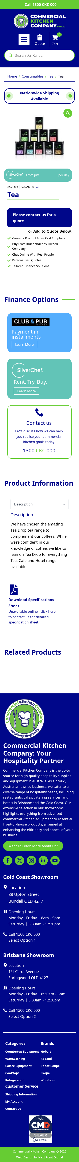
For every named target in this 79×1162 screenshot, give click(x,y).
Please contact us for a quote (34, 217)
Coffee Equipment (18, 1066)
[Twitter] (19, 860)
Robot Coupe (50, 1066)
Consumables (32, 76)
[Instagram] (31, 860)
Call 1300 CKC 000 (40, 4)
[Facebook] (7, 860)
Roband (46, 1059)
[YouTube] (55, 860)
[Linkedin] (43, 860)
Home (12, 76)
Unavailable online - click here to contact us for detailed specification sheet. (32, 617)
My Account (14, 1101)
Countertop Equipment (22, 1051)
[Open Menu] (24, 39)
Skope (45, 1073)
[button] (67, 113)
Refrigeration (14, 1080)
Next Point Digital (50, 1157)
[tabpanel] (39, 541)
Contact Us (13, 1109)
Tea (51, 76)
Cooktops (12, 1073)
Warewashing (15, 1059)
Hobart (46, 1051)
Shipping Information (21, 1094)
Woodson (48, 1080)
